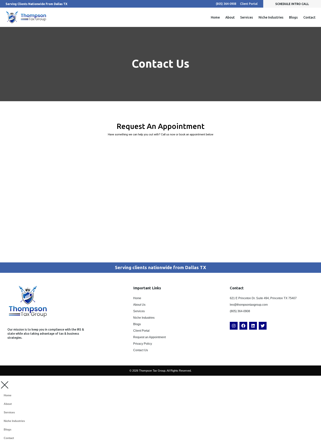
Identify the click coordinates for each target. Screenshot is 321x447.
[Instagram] (234, 326)
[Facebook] (243, 326)
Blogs (293, 17)
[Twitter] (263, 326)
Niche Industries (271, 17)
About (230, 17)
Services (246, 17)
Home (215, 17)
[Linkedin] (253, 326)
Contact (309, 17)
